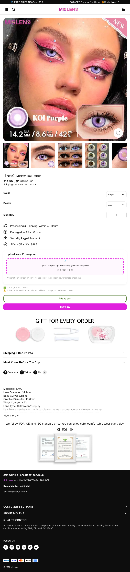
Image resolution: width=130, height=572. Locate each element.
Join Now (9, 480)
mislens (14, 567)
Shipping (8, 184)
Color (6, 193)
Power (7, 203)
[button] (6, 9)
